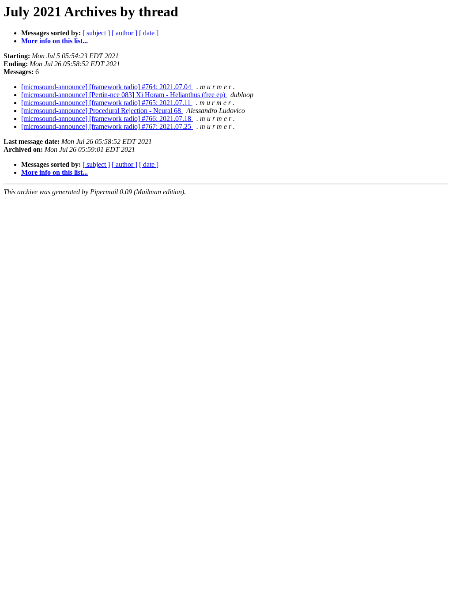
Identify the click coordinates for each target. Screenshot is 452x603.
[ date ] (148, 33)
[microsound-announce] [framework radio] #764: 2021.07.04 (107, 86)
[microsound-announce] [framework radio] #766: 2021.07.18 (107, 118)
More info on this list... (54, 41)
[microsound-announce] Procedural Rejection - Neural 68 (102, 110)
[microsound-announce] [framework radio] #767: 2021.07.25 (107, 126)
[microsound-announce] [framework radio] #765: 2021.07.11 (106, 102)
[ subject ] (96, 33)
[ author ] (124, 33)
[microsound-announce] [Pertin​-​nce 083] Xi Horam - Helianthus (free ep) (124, 94)
